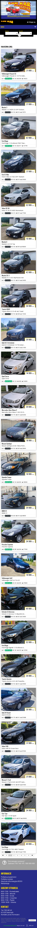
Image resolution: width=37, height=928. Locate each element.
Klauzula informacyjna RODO (11, 881)
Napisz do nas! (14, 925)
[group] (18, 10)
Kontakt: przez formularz (10, 915)
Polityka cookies (7, 879)
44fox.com (31, 925)
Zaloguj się (31, 22)
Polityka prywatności (8, 877)
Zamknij (32, 920)
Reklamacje (5, 883)
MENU (2, 27)
